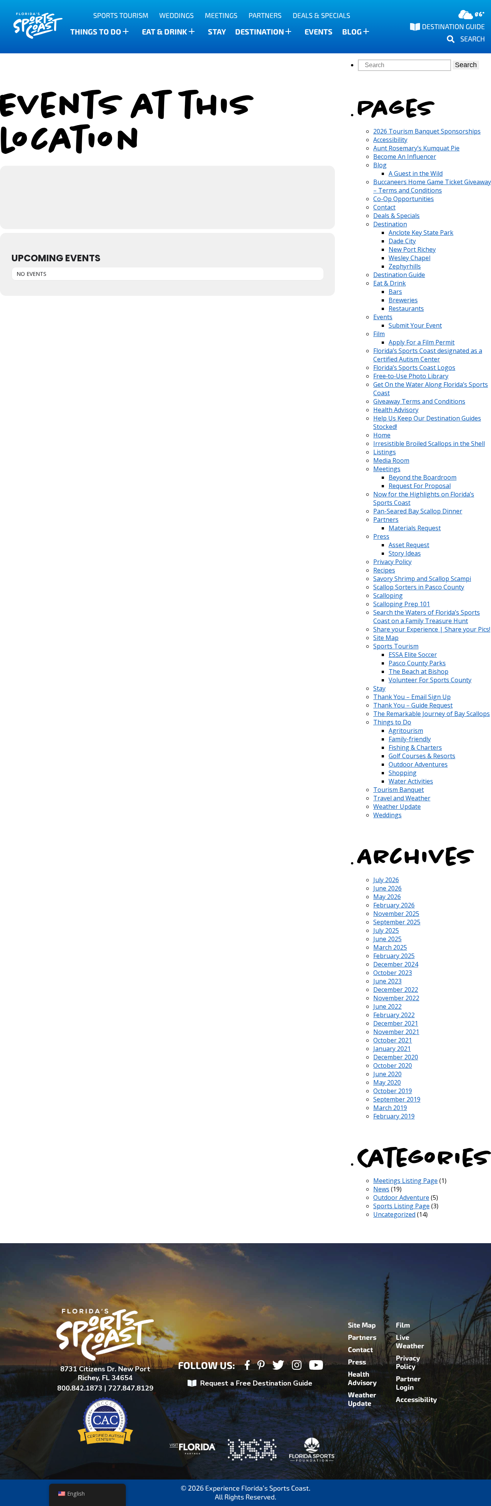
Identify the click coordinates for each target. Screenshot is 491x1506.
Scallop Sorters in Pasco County (418, 587)
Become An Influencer (404, 156)
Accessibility (390, 139)
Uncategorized (394, 1214)
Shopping (403, 773)
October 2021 (392, 1040)
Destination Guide (399, 275)
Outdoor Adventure (401, 1197)
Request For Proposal (420, 486)
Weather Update (397, 806)
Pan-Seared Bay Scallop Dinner (417, 511)
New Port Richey (412, 249)
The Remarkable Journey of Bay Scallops (431, 713)
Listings (384, 452)
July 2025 (386, 930)
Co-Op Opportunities (403, 199)
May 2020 (387, 1082)
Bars (395, 291)
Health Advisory (396, 410)
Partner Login (408, 1383)
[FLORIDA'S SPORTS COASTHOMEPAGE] (30, 27)
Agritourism (406, 730)
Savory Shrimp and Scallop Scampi (422, 578)
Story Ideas (405, 553)
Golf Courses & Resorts (422, 756)
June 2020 (387, 1074)
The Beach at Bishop (418, 671)
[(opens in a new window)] (247, 1366)
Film (379, 334)
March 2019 (390, 1108)
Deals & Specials (321, 16)
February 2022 (394, 1015)
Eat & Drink (164, 31)
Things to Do (95, 31)
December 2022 (395, 989)
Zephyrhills (405, 266)
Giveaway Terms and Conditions (419, 401)
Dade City (402, 241)
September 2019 (396, 1099)
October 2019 (392, 1091)
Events (319, 31)
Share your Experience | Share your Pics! (431, 629)
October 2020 (392, 1065)
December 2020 (395, 1057)
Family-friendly (410, 739)
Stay (217, 31)
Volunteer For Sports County (430, 680)
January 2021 (392, 1048)
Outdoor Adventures (418, 764)
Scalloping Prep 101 (401, 604)
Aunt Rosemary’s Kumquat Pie (416, 148)
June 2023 (387, 981)
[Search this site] (405, 65)
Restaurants (406, 308)
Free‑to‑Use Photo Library (410, 376)
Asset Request (409, 545)
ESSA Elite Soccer (413, 654)
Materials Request (415, 528)
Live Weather (410, 1341)
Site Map (386, 637)
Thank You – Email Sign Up (412, 697)
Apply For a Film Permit (422, 342)
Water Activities (411, 781)
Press (381, 536)
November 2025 (396, 913)
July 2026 (386, 880)
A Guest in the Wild (416, 173)
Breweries (403, 300)
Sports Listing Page (401, 1206)
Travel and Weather (401, 798)
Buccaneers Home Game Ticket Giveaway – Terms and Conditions (432, 186)
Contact (384, 207)
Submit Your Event (415, 325)
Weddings (176, 16)
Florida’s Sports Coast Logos (414, 367)
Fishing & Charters (415, 747)
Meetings (221, 16)
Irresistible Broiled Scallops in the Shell (429, 443)
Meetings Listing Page (405, 1180)
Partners (265, 16)
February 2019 (394, 1116)
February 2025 (394, 956)
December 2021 (395, 1023)
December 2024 (395, 964)
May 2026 (387, 896)
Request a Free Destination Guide (256, 1383)
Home (381, 435)
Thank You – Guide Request (413, 705)
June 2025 (387, 939)
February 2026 (394, 905)
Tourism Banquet (398, 789)
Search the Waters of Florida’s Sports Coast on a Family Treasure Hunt (426, 616)
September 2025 (396, 922)
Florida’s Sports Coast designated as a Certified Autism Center (427, 354)
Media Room (391, 460)
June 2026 (387, 888)
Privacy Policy (392, 562)
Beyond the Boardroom (422, 477)
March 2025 (390, 947)
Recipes (384, 570)
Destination (259, 31)
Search (466, 65)
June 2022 (387, 1006)
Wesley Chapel (409, 258)
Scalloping (388, 595)
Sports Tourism (120, 16)
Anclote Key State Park (421, 232)
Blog (352, 31)
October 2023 (392, 972)
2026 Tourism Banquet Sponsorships (427, 131)
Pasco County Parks (417, 663)
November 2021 (396, 1032)
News (381, 1189)
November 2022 (396, 998)
